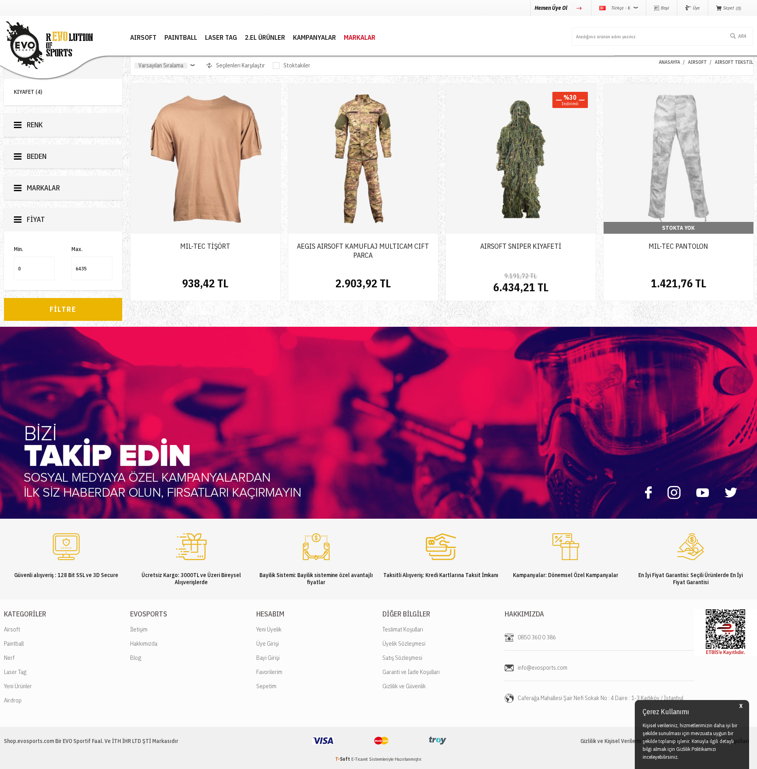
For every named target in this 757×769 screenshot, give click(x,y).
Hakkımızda (143, 643)
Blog (135, 657)
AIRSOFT (143, 37)
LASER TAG (221, 37)
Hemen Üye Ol (552, 7)
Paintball (14, 643)
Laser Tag (15, 672)
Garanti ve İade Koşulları (411, 672)
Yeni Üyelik (269, 629)
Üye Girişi (267, 643)
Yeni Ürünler (18, 686)
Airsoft (12, 629)
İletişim (138, 629)
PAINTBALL (180, 37)
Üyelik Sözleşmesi (403, 643)
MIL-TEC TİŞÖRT (205, 246)
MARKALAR (359, 37)
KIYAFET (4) (28, 92)
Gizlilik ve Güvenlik (404, 686)
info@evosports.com (542, 667)
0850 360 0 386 (537, 637)
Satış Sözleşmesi (402, 657)
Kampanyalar (314, 37)
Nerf (9, 657)
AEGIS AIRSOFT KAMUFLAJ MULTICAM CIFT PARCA (363, 251)
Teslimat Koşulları (402, 629)
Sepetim (266, 686)
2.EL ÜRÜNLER (265, 37)
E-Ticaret (359, 759)
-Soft (343, 759)
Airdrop (13, 700)
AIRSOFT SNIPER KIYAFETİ (520, 246)
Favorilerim (269, 672)
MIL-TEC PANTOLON (678, 246)
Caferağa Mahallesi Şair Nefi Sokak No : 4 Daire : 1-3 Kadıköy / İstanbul (600, 698)
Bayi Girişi (268, 657)
